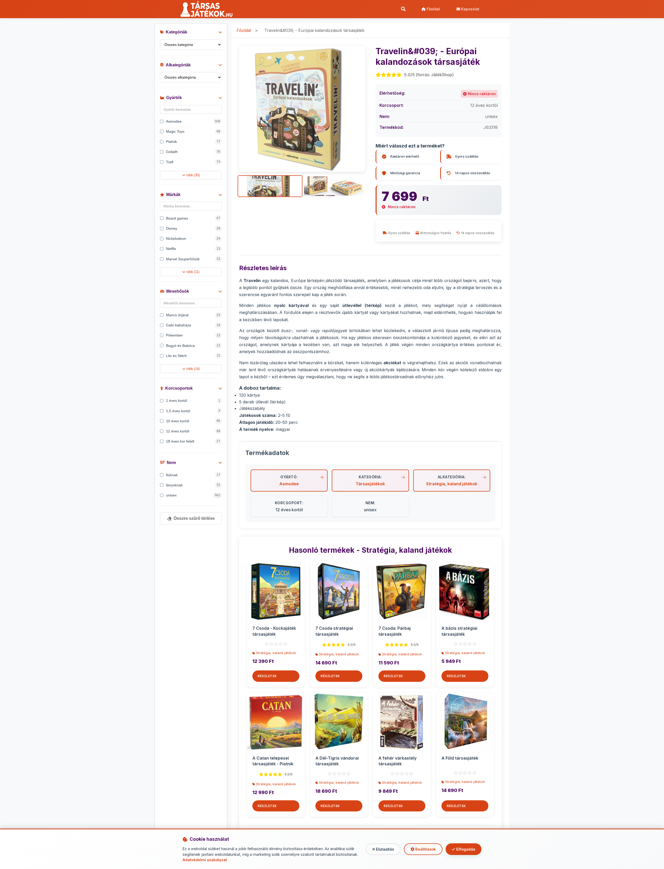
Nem (171, 462)
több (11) (192, 272)
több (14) (193, 369)
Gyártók (174, 97)
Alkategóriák (178, 65)
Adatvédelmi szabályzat (205, 860)
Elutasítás (384, 849)
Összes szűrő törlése (194, 518)
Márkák (173, 194)
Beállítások (425, 849)
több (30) (193, 175)
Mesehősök (177, 291)
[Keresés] (403, 9)
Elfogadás (465, 849)
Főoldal (433, 9)
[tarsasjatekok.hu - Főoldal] (208, 9)
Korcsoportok (179, 388)
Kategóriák (176, 32)
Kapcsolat (469, 9)
